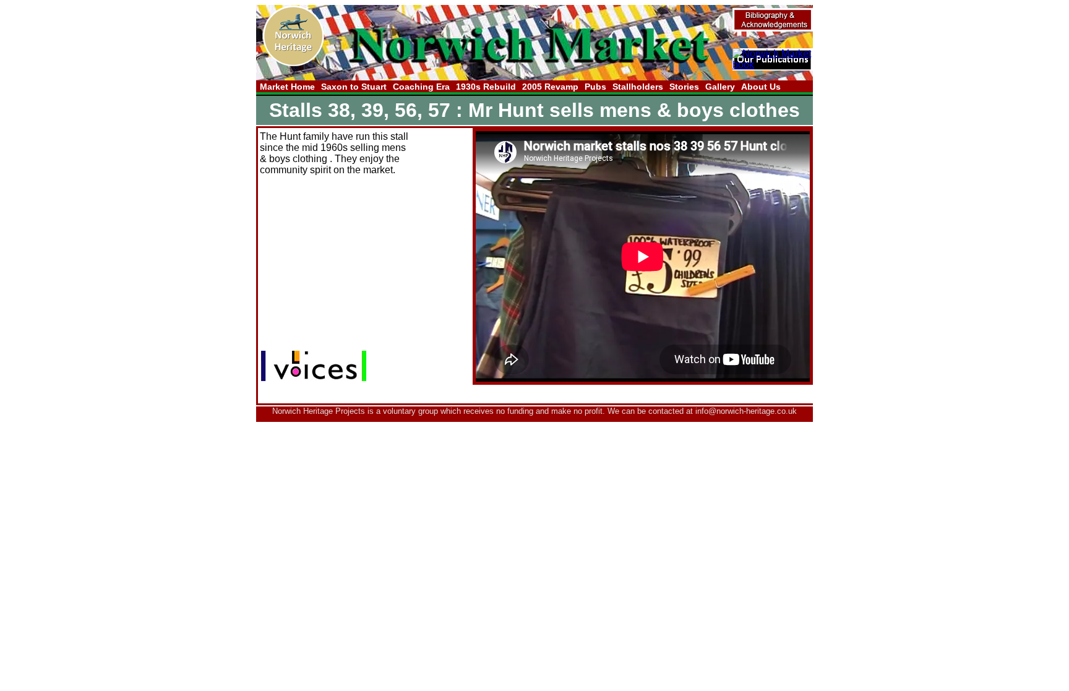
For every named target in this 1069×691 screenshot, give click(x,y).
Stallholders (637, 87)
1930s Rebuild (486, 87)
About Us (761, 87)
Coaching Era (421, 87)
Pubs (595, 87)
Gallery (720, 87)
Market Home (287, 87)
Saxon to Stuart (354, 87)
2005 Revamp (550, 87)
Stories (684, 87)
